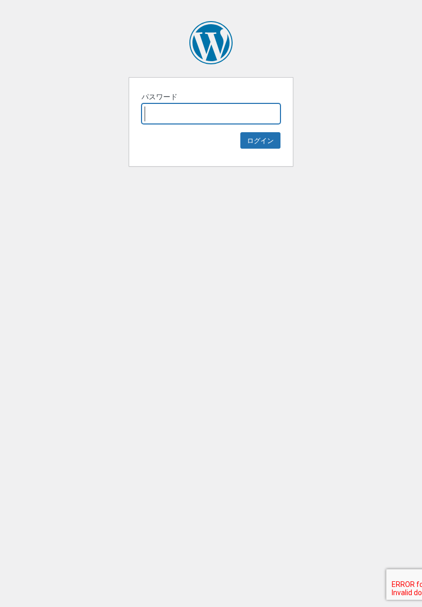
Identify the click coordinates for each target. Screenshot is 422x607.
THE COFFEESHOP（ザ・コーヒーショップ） (211, 42)
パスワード (160, 96)
